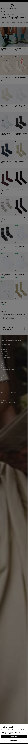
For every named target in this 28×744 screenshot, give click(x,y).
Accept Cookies (14, 736)
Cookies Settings (14, 740)
